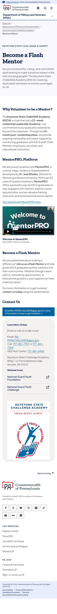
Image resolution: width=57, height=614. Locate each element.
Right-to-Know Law (12, 574)
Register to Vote (10, 531)
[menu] (51, 8)
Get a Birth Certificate (13, 541)
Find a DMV (7, 536)
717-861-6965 (36, 351)
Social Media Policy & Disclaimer (15, 595)
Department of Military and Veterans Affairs (24, 16)
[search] (45, 8)
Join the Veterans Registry (15, 546)
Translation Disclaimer (11, 592)
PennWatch (8, 569)
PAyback (6, 551)
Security (25, 592)
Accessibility (7, 590)
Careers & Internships (13, 564)
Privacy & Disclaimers (24, 590)
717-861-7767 (21, 343)
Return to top (44, 473)
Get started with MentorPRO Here (21, 202)
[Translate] (38, 8)
